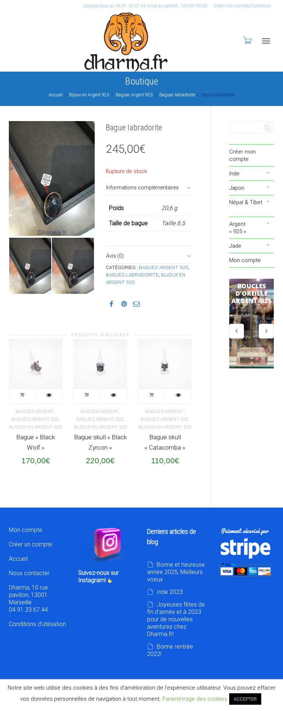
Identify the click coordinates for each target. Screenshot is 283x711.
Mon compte (245, 260)
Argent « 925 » (237, 228)
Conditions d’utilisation (37, 624)
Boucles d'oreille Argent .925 (251, 324)
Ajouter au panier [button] (22, 396)
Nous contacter (29, 573)
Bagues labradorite (177, 94)
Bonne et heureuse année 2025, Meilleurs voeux (176, 572)
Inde (234, 173)
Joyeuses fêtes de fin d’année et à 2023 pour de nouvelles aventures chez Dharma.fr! (176, 619)
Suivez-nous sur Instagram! (98, 576)
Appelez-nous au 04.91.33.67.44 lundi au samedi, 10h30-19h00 (145, 5)
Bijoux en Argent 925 (89, 94)
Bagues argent (35, 411)
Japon (236, 188)
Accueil (56, 94)
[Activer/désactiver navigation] (266, 41)
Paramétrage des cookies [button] (195, 698)
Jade (235, 246)
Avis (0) (115, 256)
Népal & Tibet (245, 202)
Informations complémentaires (142, 187)
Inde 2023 (170, 591)
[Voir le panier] (247, 40)
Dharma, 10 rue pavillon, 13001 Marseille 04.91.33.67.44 (28, 598)
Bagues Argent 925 (134, 94)
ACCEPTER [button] (245, 699)
